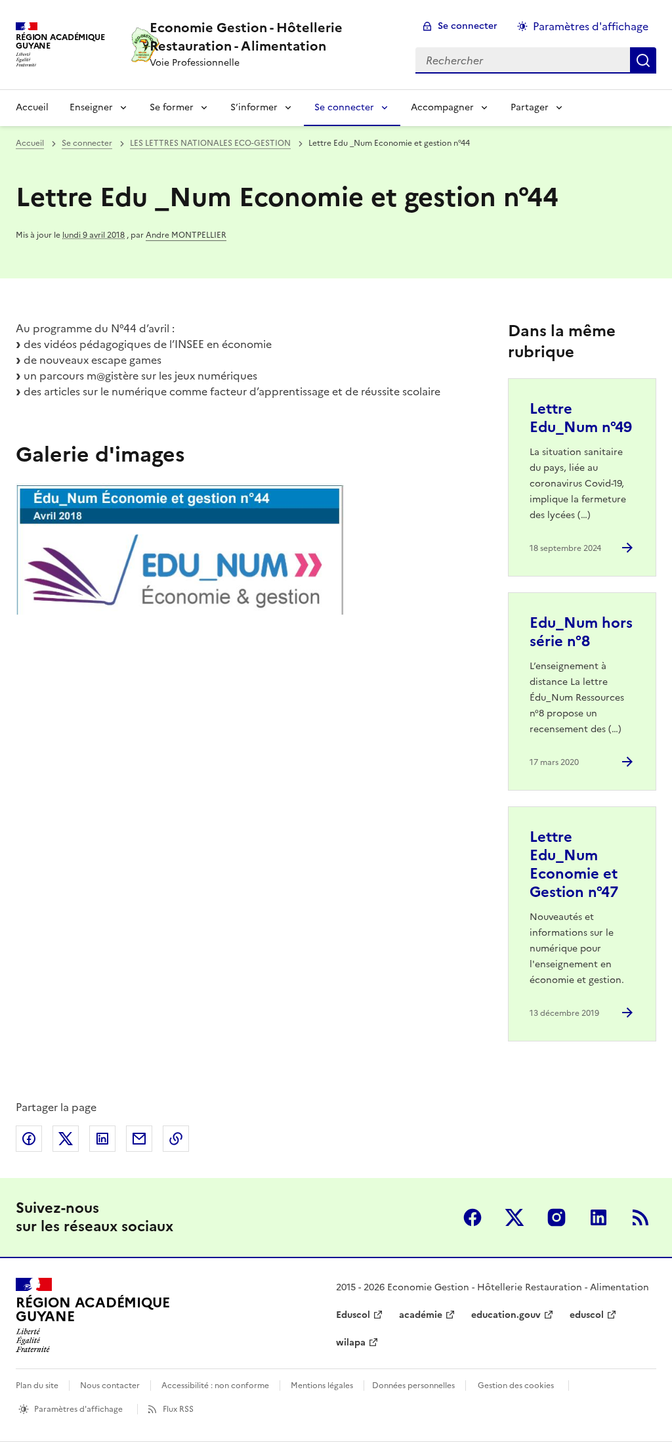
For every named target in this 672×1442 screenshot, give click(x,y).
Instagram (556, 1217)
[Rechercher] (643, 60)
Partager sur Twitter (65, 1138)
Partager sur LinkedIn (102, 1138)
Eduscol (353, 1315)
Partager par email (139, 1138)
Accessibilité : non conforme (215, 1385)
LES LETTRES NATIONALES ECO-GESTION (210, 143)
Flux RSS (178, 1409)
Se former (172, 107)
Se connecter (467, 26)
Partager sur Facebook (29, 1138)
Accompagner (442, 107)
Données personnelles (413, 1385)
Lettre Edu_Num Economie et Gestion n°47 (574, 864)
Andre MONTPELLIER (186, 235)
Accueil (32, 107)
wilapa (351, 1342)
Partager (530, 107)
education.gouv (506, 1315)
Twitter (514, 1217)
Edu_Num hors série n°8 (581, 632)
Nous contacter (110, 1385)
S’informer (254, 107)
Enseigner (91, 107)
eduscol (587, 1315)
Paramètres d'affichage (590, 26)
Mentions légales (322, 1385)
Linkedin (598, 1217)
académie (420, 1315)
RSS (640, 1217)
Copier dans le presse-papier (176, 1138)
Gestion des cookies (516, 1385)
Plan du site (37, 1385)
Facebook (472, 1217)
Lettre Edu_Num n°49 (581, 418)
